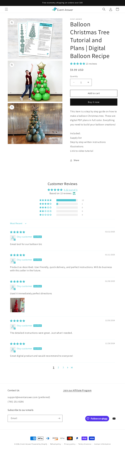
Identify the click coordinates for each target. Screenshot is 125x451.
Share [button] (76, 160)
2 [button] (58, 367)
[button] (6, 9)
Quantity (74, 76)
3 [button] (63, 367)
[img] (17, 232)
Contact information (102, 444)
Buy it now (94, 102)
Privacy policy (69, 444)
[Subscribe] (59, 418)
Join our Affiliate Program (77, 390)
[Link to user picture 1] (17, 305)
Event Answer (25, 444)
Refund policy (55, 444)
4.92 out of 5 (70, 189)
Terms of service (84, 444)
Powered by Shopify (39, 444)
